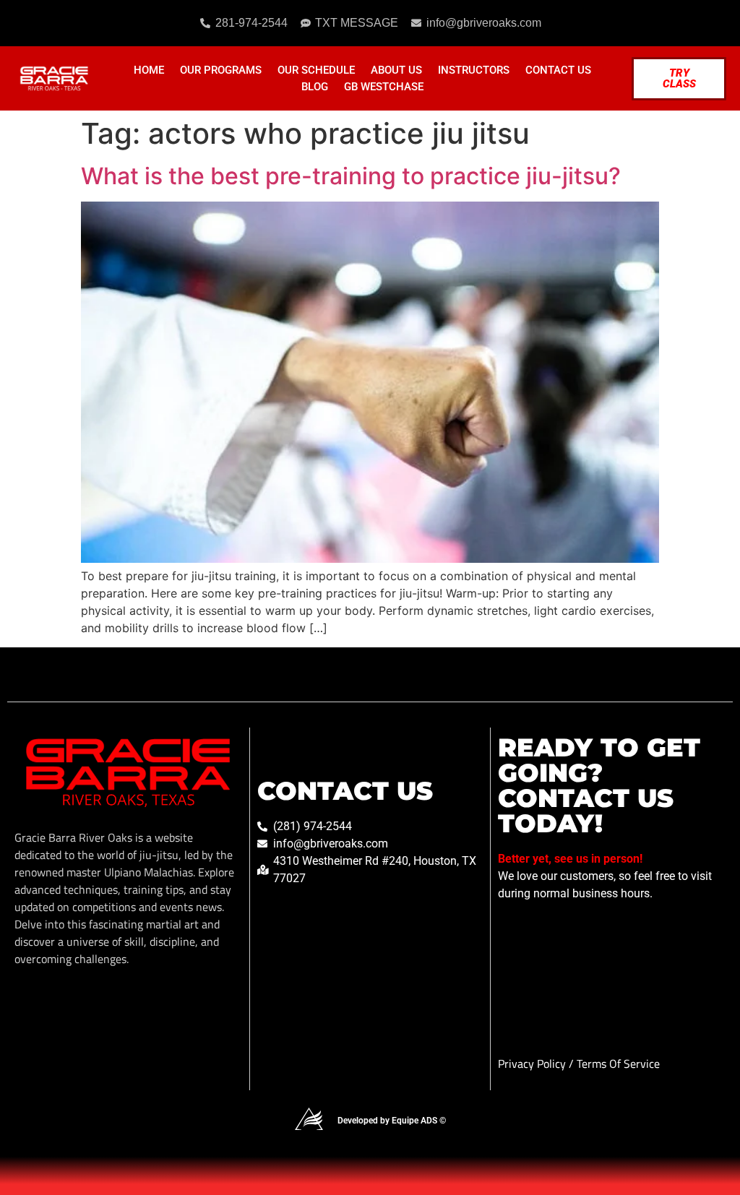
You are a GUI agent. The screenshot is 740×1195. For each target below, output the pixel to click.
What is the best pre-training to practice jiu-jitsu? (351, 176)
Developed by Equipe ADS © (391, 1121)
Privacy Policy (533, 1063)
